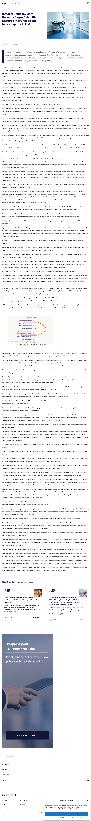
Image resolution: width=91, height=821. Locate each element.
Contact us (23, 804)
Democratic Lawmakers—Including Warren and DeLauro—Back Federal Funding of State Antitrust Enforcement (22, 600)
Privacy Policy (41, 812)
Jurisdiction (6, 775)
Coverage (5, 769)
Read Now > (36, 617)
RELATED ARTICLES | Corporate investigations (17, 582)
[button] (87, 800)
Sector (4, 780)
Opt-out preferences (54, 817)
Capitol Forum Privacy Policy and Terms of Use (71, 817)
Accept (67, 814)
